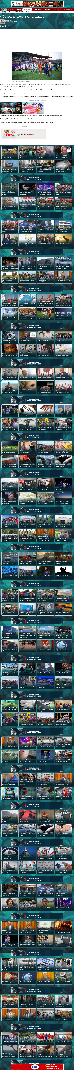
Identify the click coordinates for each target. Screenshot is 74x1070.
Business (37, 9)
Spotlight (68, 9)
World (47, 9)
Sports (27, 9)
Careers (56, 9)
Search (28, 11)
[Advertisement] (37, 40)
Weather (22, 11)
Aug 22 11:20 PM (14, 11)
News (18, 9)
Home (10, 9)
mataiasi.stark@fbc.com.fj (10, 22)
